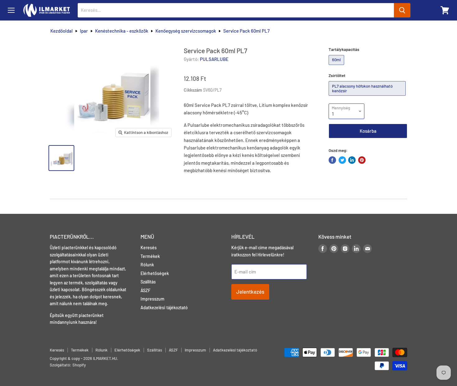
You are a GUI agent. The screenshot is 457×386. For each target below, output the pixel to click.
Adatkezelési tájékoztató (164, 307)
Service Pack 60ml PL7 (246, 31)
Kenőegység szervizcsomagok (185, 31)
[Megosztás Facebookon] (332, 160)
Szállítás (148, 281)
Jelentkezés (250, 291)
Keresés (149, 247)
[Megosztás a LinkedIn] (352, 160)
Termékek (150, 256)
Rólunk (147, 264)
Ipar (84, 31)
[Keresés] (402, 10)
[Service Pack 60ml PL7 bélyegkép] (61, 158)
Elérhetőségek (155, 273)
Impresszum (152, 298)
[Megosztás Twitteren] (342, 160)
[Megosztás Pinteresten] (362, 160)
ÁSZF (145, 290)
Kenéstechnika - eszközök (121, 31)
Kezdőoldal (61, 31)
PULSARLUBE (214, 59)
